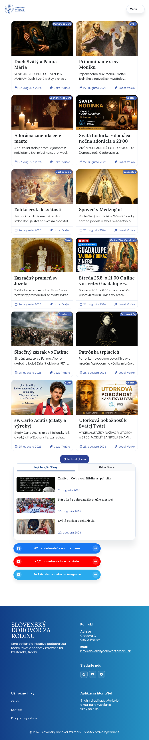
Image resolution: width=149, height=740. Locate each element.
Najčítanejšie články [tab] (45, 467)
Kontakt (16, 710)
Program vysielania (24, 718)
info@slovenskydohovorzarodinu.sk (105, 651)
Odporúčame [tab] (107, 467)
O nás (15, 701)
